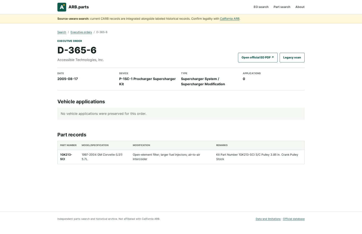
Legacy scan (292, 57)
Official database (294, 218)
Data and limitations (268, 218)
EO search (261, 7)
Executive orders (81, 32)
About (300, 7)
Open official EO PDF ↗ (258, 57)
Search (61, 32)
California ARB (229, 18)
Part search (282, 7)
